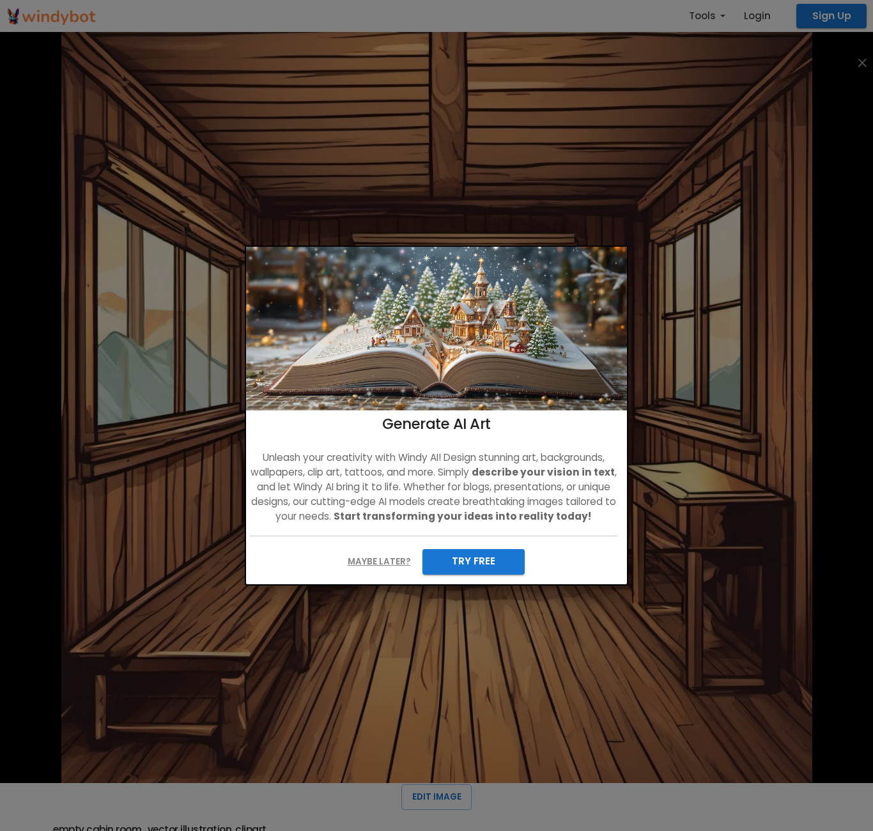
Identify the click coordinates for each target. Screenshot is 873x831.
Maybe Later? (379, 561)
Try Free (473, 561)
